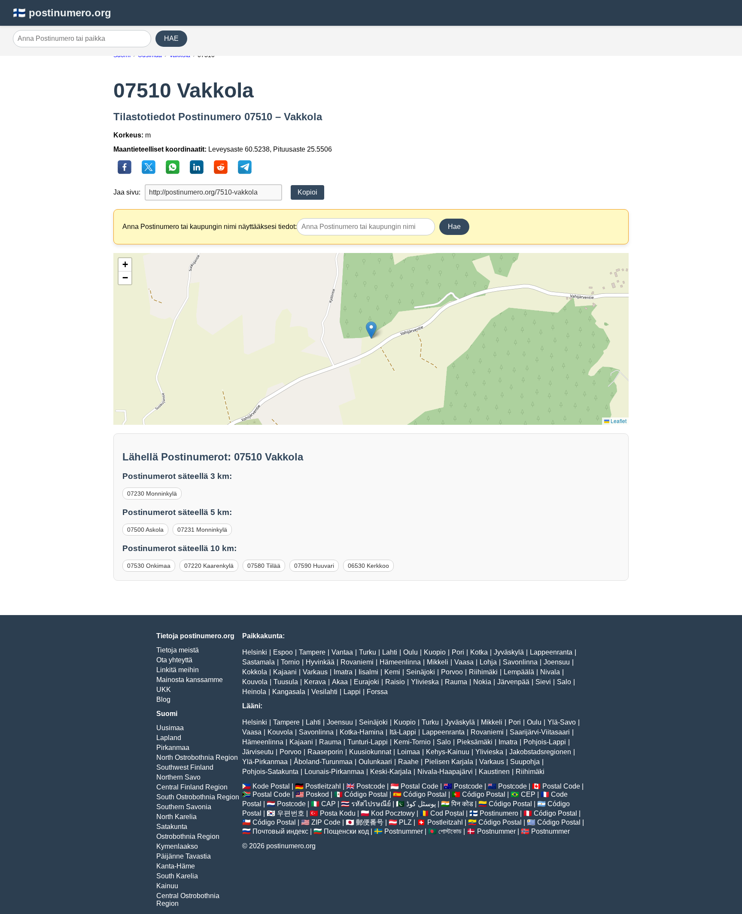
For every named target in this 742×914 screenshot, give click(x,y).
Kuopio (435, 652)
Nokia (482, 682)
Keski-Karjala (390, 771)
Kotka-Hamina (361, 732)
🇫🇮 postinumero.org (62, 12)
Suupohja (525, 761)
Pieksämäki (475, 742)
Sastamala (258, 662)
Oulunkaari (375, 761)
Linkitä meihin (177, 669)
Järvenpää (513, 682)
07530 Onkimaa (148, 565)
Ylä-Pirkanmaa (265, 761)
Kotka (479, 652)
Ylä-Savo (561, 722)
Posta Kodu (338, 813)
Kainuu (167, 886)
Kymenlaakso (177, 846)
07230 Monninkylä (152, 493)
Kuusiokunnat (370, 752)
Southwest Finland (184, 767)
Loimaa (408, 752)
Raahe (408, 761)
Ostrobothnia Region (187, 836)
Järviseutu (258, 752)
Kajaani (285, 672)
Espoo (283, 652)
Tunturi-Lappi (367, 742)
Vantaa (342, 652)
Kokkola (254, 672)
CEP (528, 794)
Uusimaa (170, 727)
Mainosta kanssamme (189, 679)
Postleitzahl (323, 786)
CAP (328, 803)
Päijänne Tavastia (183, 856)
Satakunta (171, 826)
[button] (371, 330)
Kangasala (288, 691)
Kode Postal (271, 786)
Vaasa (464, 662)
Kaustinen (494, 771)
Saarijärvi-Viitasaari (540, 732)
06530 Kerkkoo (368, 565)
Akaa (340, 682)
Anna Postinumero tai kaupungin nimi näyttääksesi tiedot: (209, 226)
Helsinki (254, 652)
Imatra (343, 672)
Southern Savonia (183, 806)
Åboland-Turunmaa (323, 761)
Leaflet (617, 420)
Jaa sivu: (126, 192)
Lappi (352, 691)
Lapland (168, 737)
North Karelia (176, 816)
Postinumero (499, 813)
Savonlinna (520, 662)
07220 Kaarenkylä (209, 565)
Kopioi (307, 192)
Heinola (254, 691)
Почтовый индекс (280, 831)
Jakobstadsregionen (540, 752)
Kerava (315, 682)
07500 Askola (145, 529)
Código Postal (366, 794)
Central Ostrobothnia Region (187, 899)
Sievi (543, 682)
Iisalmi (368, 672)
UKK (163, 689)
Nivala (550, 672)
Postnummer (403, 831)
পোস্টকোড (450, 831)
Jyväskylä (509, 652)
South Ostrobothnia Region (197, 797)
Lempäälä (519, 672)
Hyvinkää (320, 662)
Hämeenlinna (400, 662)
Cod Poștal (447, 813)
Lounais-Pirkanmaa (334, 771)
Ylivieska (425, 682)
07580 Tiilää (263, 565)
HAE (171, 38)
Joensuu (557, 662)
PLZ (405, 822)
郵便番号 (369, 822)
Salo (564, 682)
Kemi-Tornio (412, 742)
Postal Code (419, 786)
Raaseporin (325, 752)
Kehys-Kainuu (447, 752)
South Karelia (177, 876)
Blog (163, 699)
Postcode (370, 786)
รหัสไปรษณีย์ (371, 803)
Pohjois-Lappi (544, 742)
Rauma (456, 682)
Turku (367, 652)
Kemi (392, 672)
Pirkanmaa (172, 747)
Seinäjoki (420, 672)
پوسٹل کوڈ (421, 803)
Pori (458, 652)
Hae (454, 226)
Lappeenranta (551, 652)
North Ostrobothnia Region (197, 757)
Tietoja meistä (177, 650)
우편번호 (290, 813)
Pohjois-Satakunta (270, 771)
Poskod (317, 794)
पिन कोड (462, 803)
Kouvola (255, 682)
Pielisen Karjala (449, 761)
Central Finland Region (192, 787)
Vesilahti (324, 691)
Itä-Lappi (402, 732)
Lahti (389, 652)
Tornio (290, 662)
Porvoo (452, 672)
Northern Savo (178, 777)
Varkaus (315, 672)
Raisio (395, 682)
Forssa (377, 691)
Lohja (488, 662)
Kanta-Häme (175, 866)
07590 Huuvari (314, 565)
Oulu (410, 652)
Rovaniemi (357, 662)
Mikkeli (437, 662)
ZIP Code (326, 822)
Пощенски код (346, 831)
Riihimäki (483, 672)
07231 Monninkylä (202, 529)
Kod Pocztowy (393, 813)
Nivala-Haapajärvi (445, 771)
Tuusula (286, 682)
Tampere (312, 652)
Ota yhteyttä (174, 660)
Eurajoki (366, 682)
